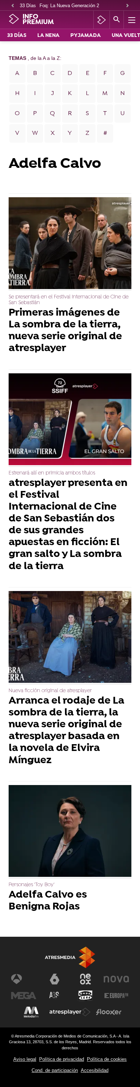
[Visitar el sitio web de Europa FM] (116, 995)
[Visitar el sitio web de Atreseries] (54, 995)
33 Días (28, 5)
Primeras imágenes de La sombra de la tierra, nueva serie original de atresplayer (65, 331)
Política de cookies (107, 1059)
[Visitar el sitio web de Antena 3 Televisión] (23, 979)
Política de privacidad (61, 1059)
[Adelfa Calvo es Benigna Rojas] (70, 832)
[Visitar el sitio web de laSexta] (54, 979)
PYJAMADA (85, 36)
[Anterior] (12, 6)
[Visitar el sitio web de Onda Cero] (85, 995)
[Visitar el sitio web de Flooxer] (108, 1012)
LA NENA (48, 36)
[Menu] (131, 19)
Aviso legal (24, 1059)
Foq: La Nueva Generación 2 (69, 5)
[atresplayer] (101, 20)
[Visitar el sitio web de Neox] (85, 979)
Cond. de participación (55, 1070)
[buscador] (116, 20)
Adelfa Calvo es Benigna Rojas (48, 901)
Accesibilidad (94, 1070)
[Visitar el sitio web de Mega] (23, 995)
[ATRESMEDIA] (70, 957)
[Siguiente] (127, 6)
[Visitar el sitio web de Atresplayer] (70, 1012)
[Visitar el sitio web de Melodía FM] (31, 1012)
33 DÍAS (17, 36)
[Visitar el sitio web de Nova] (116, 979)
